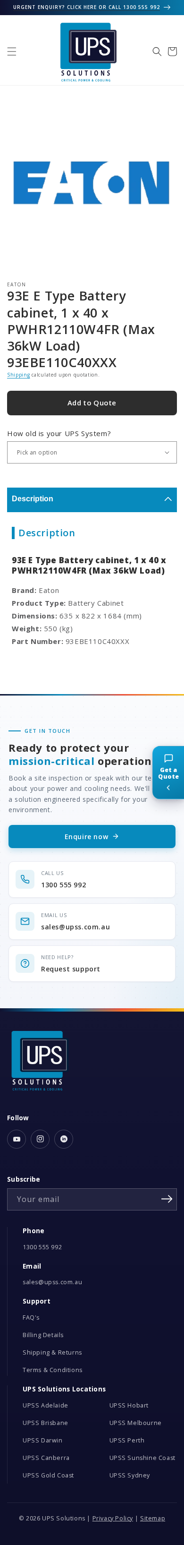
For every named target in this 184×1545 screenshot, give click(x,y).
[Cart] (172, 51)
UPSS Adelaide (45, 1405)
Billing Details (43, 1335)
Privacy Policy (112, 1518)
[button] (11, 51)
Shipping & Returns (52, 1352)
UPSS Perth (127, 1440)
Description (32, 499)
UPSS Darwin (43, 1440)
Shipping (18, 374)
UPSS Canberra (46, 1458)
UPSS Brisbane (45, 1423)
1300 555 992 (42, 1247)
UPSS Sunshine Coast (142, 1458)
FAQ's (31, 1317)
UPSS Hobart (129, 1405)
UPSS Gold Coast (48, 1475)
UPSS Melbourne (135, 1423)
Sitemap (152, 1518)
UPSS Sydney (130, 1475)
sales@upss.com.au (52, 1282)
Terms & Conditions (53, 1370)
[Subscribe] (166, 1198)
